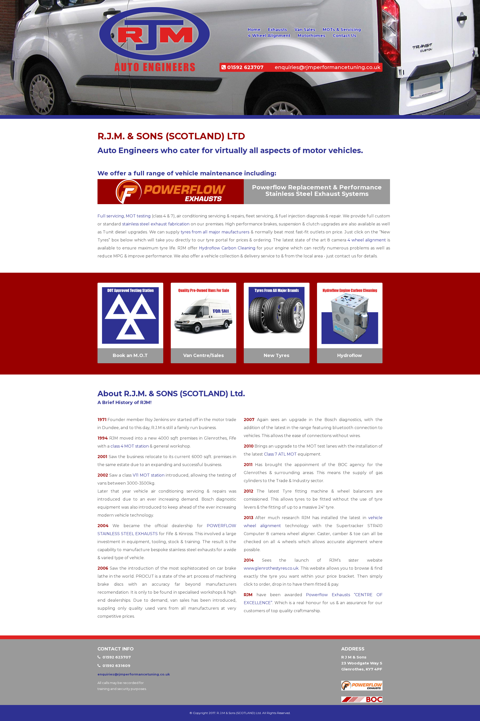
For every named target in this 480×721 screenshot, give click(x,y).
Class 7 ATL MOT (280, 454)
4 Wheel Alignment (269, 35)
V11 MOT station (148, 475)
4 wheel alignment (367, 240)
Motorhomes (311, 35)
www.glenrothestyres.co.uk (271, 568)
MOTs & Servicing (342, 29)
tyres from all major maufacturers (215, 232)
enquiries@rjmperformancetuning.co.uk (327, 67)
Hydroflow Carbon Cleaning (227, 248)
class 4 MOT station (129, 446)
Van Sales (304, 29)
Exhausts (277, 29)
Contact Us (344, 35)
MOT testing (138, 216)
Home (254, 29)
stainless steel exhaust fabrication (156, 224)
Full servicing (111, 216)
